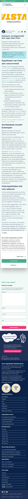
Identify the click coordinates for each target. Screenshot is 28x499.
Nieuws (11, 358)
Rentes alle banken (7, 410)
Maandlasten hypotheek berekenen (11, 454)
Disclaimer (4, 496)
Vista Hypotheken (7, 68)
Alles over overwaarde (8, 464)
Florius (3, 403)
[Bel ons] (25, 1)
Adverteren (5, 479)
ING (3, 401)
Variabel (4, 429)
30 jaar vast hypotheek (8, 80)
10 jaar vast (5, 436)
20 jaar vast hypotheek (14, 78)
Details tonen (20, 256)
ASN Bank (4, 408)
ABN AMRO (5, 396)
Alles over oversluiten (7, 466)
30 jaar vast (5, 441)
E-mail (4, 314)
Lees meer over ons (7, 382)
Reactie (4, 292)
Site (3, 320)
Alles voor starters (7, 461)
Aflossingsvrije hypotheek (9, 417)
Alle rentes (4, 443)
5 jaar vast (4, 434)
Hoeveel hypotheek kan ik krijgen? (11, 452)
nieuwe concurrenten (14, 151)
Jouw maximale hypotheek (9, 449)
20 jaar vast (5, 438)
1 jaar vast (4, 431)
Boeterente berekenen (8, 456)
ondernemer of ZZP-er (17, 216)
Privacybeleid (5, 494)
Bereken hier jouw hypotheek (12, 351)
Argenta (4, 399)
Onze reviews (5, 477)
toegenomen (15, 139)
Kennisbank (6, 358)
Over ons (4, 475)
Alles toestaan (14, 261)
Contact (4, 472)
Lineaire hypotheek (7, 421)
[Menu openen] (25, 4)
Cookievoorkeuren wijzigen (15, 494)
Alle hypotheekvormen (8, 424)
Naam (4, 308)
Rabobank (18, 111)
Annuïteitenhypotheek (7, 419)
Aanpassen (13, 265)
